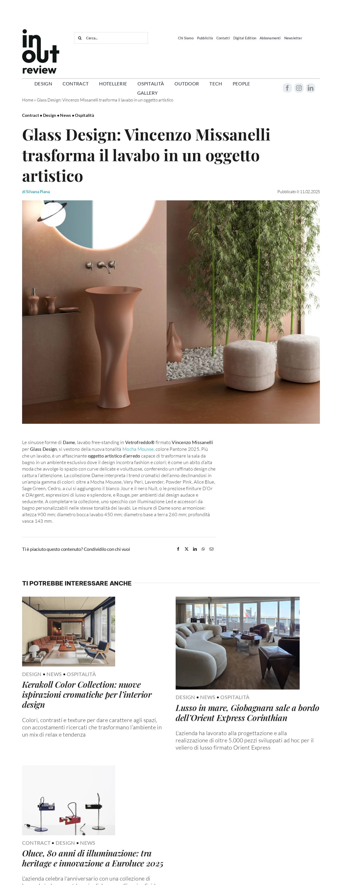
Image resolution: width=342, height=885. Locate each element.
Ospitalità (81, 674)
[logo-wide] (40, 31)
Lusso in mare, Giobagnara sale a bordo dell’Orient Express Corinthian (247, 712)
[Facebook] (178, 549)
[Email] (211, 549)
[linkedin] (310, 88)
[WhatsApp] (203, 549)
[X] (186, 549)
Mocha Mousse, (138, 449)
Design (32, 674)
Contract (36, 843)
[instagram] (299, 88)
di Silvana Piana (36, 191)
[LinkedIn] (195, 549)
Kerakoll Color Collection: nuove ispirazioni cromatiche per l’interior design (87, 694)
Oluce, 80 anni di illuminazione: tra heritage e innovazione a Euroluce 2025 (92, 857)
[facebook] (287, 88)
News (54, 674)
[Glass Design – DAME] (171, 202)
